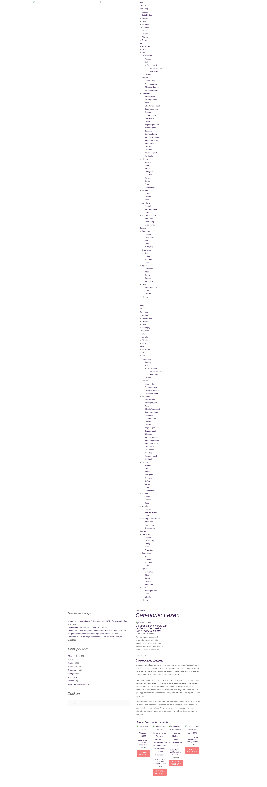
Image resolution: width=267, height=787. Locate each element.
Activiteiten (146, 46)
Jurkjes (147, 168)
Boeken (145, 78)
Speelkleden (149, 147)
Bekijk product (144, 753)
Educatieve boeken (152, 87)
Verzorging (146, 24)
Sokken (147, 181)
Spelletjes (148, 150)
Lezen (147, 291)
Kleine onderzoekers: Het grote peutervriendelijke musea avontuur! (92, 630)
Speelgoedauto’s (151, 134)
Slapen (144, 31)
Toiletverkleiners (151, 209)
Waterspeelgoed (151, 153)
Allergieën (148, 259)
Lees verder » (141, 655)
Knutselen (148, 278)
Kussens (148, 74)
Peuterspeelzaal (151, 287)
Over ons (143, 6)
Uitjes (144, 49)
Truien (147, 184)
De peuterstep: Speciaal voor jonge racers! (83, 627)
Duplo (147, 103)
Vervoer (145, 190)
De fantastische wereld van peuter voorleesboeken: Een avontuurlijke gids (95, 637)
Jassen (147, 165)
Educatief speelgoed (152, 106)
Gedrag (145, 18)
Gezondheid (144, 27)
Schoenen (148, 175)
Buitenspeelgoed (151, 100)
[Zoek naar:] (99, 703)
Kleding (145, 159)
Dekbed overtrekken (157, 68)
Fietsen (147, 193)
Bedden (147, 62)
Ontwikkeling (147, 15)
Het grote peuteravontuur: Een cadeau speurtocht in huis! (89, 634)
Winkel (142, 53)
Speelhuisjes (149, 143)
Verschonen (146, 203)
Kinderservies (150, 225)
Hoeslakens (154, 71)
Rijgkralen (148, 131)
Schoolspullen (73, 670)
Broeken (148, 162)
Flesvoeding (149, 222)
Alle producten (73, 656)
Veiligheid (145, 34)
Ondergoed (149, 172)
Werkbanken (149, 156)
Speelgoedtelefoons (152, 137)
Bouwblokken (150, 96)
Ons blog (143, 228)
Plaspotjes (148, 206)
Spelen (142, 43)
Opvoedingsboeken (152, 90)
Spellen (147, 275)
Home (142, 2)
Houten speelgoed (151, 109)
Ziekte (144, 40)
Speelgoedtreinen (151, 140)
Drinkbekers (149, 219)
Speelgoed (146, 93)
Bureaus (148, 59)
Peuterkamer (147, 56)
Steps (147, 200)
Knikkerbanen (150, 118)
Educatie (148, 294)
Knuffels (148, 121)
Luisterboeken (150, 81)
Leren (144, 284)
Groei (144, 21)
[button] (200, 302)
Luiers (147, 212)
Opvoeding (144, 9)
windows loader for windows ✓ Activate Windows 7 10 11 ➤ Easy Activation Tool (97, 621)
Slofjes (147, 178)
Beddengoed (152, 65)
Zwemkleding (150, 187)
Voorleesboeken (151, 84)
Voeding (145, 12)
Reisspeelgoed (150, 128)
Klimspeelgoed (150, 115)
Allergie (145, 37)
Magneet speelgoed (152, 125)
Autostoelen (149, 197)
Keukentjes (149, 112)
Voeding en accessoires (151, 215)
